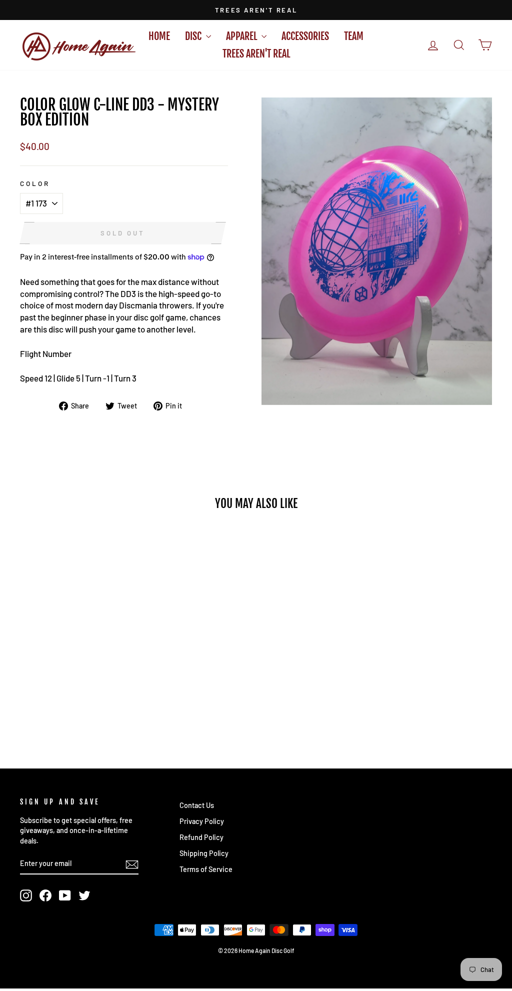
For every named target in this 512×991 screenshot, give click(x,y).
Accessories (305, 36)
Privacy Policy (202, 821)
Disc (194, 36)
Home (159, 36)
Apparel (242, 36)
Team (354, 36)
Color (35, 183)
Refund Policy (202, 837)
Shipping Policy (204, 853)
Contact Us (197, 805)
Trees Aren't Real (256, 54)
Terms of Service (206, 869)
